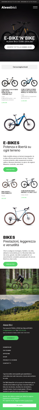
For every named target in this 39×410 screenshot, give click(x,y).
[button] (35, 7)
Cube (3, 96)
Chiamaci (10, 338)
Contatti (7, 363)
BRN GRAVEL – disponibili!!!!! (7, 192)
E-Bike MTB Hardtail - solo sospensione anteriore (9, 99)
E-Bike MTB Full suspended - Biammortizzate (29, 97)
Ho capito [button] (19, 405)
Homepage (7, 347)
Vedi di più (10, 169)
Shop (5, 357)
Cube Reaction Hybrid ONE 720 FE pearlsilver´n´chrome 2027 (10, 92)
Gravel (3, 195)
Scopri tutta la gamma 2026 (19, 47)
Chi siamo (7, 350)
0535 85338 (22, 330)
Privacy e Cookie (10, 360)
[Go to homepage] (9, 7)
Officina (6, 353)
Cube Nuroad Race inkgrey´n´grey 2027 (29, 191)
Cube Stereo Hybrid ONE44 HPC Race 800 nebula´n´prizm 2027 (29, 91)
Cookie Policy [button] (28, 400)
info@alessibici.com (9, 330)
